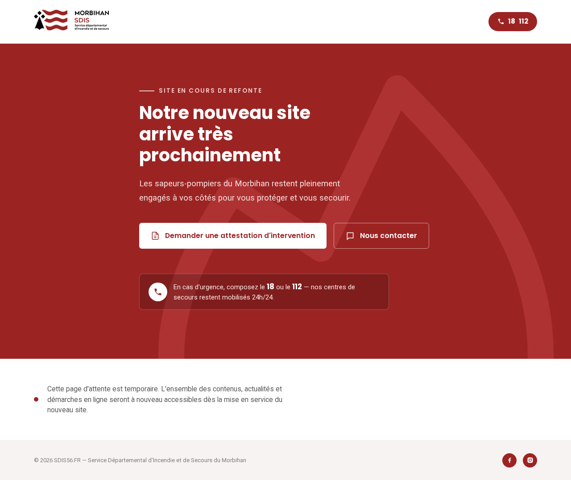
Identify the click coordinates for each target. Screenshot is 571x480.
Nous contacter (388, 235)
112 (523, 21)
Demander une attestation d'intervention (240, 235)
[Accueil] (71, 21)
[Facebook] (509, 460)
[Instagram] (530, 460)
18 (511, 21)
